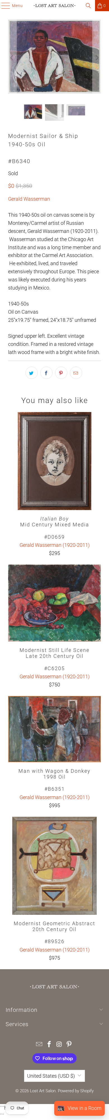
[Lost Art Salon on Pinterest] (69, 1045)
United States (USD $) (51, 1076)
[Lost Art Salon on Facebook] (49, 1045)
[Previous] (12, 58)
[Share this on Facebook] (46, 373)
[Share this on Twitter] (31, 373)
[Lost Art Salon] (54, 5)
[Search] (88, 5)
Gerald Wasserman (29, 199)
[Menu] (3, 5)
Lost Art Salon (43, 1090)
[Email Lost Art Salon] (39, 1045)
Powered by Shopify (76, 1090)
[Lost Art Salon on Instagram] (59, 1045)
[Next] (96, 58)
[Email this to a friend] (76, 373)
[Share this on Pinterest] (61, 373)
